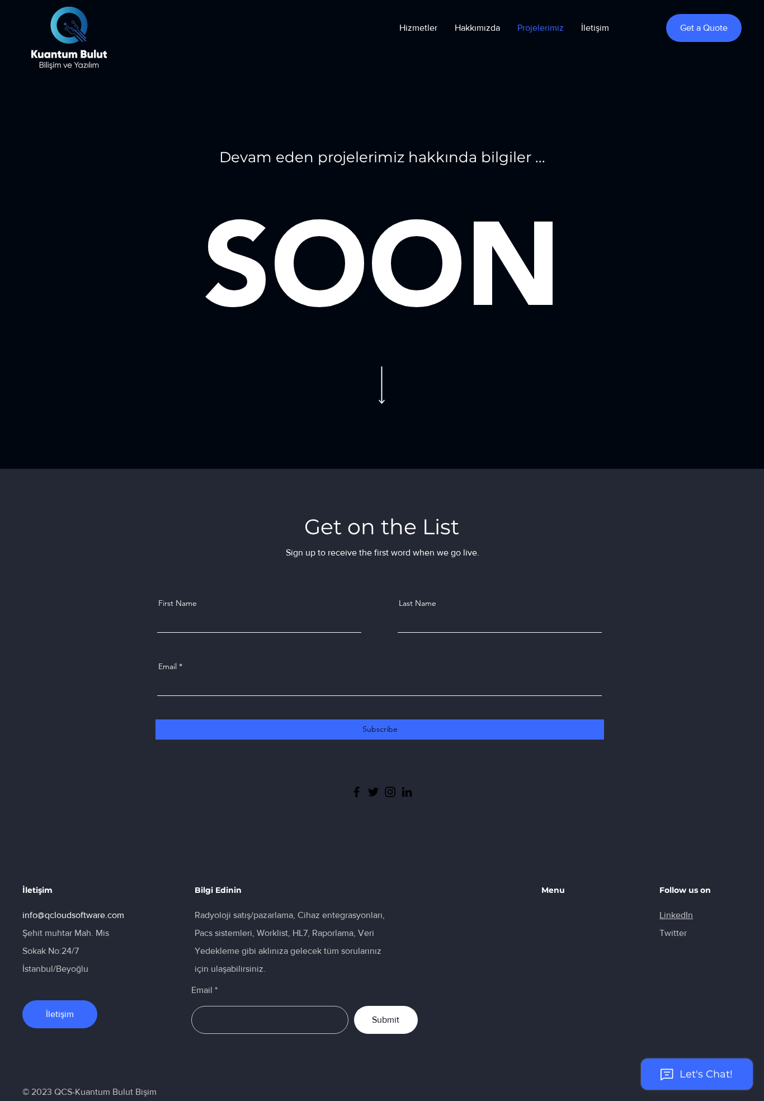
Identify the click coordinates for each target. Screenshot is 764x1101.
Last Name (417, 603)
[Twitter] (373, 792)
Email (167, 666)
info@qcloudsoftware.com (73, 915)
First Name (177, 603)
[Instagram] (390, 792)
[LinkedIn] (407, 792)
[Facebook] (357, 792)
